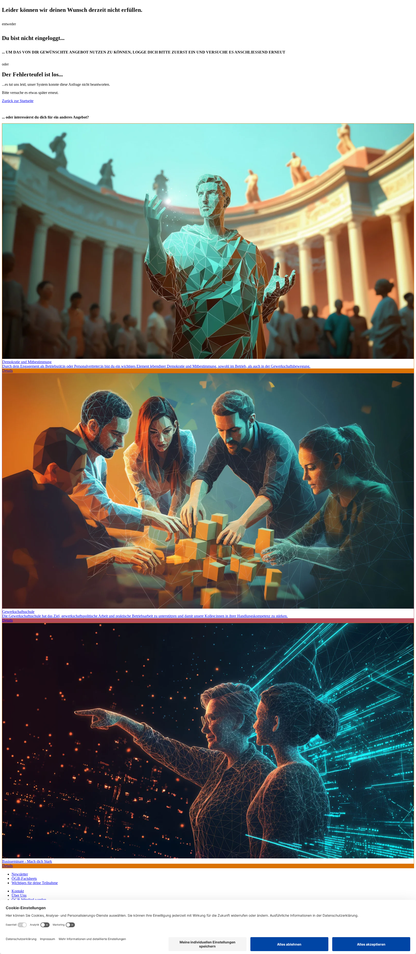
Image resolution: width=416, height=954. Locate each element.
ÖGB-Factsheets (24, 878)
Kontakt (18, 891)
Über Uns (19, 895)
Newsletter (20, 874)
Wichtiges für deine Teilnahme (35, 883)
